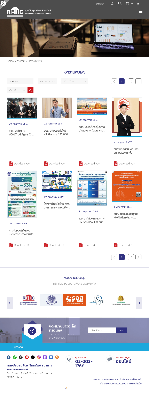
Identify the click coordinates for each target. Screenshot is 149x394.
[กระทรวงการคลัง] (51, 300)
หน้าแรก (10, 61)
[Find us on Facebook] (8, 357)
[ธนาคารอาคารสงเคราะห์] (74, 300)
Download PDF (22, 163)
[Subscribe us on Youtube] (27, 357)
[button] (47, 81)
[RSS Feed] (57, 357)
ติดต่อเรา (100, 4)
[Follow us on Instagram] (39, 357)
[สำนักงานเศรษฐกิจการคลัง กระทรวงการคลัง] (97, 300)
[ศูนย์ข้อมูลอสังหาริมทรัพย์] (28, 300)
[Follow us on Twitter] (21, 357)
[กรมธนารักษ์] (120, 300)
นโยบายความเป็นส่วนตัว (132, 379)
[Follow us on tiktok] (33, 357)
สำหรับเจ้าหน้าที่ (135, 383)
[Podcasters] (45, 357)
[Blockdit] (51, 357)
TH (137, 4)
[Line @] (15, 357)
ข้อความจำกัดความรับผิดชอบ (113, 383)
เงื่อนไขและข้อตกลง (110, 379)
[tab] (74, 347)
